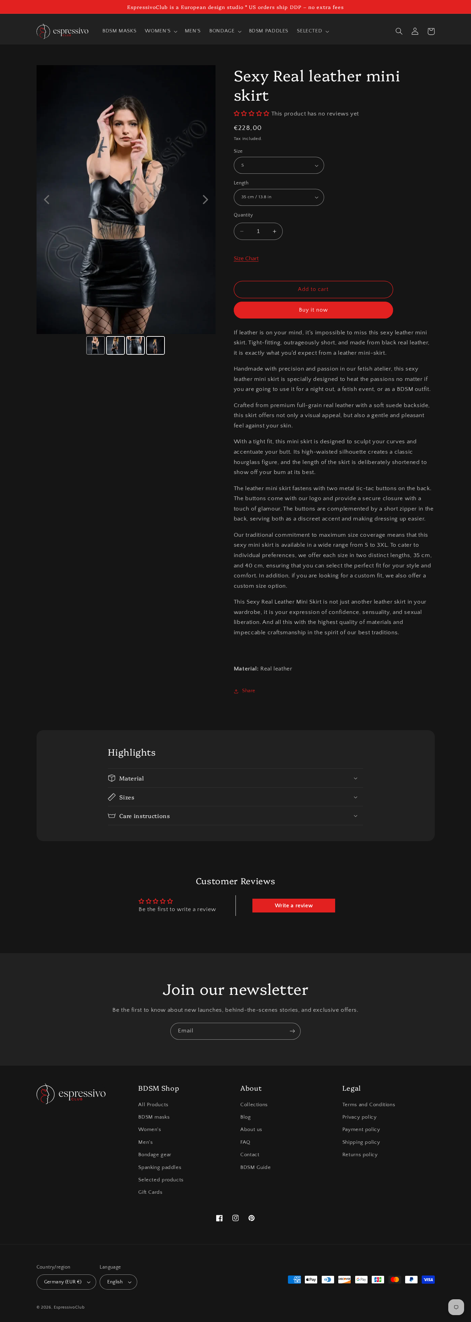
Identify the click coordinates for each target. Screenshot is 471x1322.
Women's (149, 1129)
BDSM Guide (255, 1167)
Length (241, 183)
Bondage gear (154, 1155)
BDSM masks (154, 1117)
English (115, 1282)
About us (251, 1129)
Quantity (243, 215)
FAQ (245, 1142)
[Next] (206, 199)
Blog (245, 1117)
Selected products (161, 1180)
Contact (249, 1155)
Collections (254, 1105)
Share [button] (248, 691)
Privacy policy (359, 1117)
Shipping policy (361, 1142)
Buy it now (313, 310)
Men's (145, 1142)
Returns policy (360, 1155)
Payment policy (361, 1129)
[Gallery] (126, 211)
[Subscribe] (292, 1031)
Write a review (294, 905)
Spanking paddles (159, 1167)
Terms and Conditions (368, 1105)
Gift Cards (150, 1192)
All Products (153, 1105)
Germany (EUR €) (63, 1282)
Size (238, 151)
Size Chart (246, 259)
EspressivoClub (69, 1307)
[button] (160, 31)
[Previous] (47, 199)
